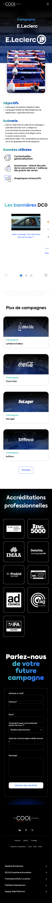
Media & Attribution (14, 866)
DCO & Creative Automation (18, 872)
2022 (30, 847)
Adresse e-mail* (16, 693)
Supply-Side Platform (15, 891)
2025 (40, 847)
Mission (17, 840)
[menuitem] (25, 86)
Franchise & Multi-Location (17, 879)
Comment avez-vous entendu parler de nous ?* (23, 724)
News (5, 79)
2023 (35, 847)
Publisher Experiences (15, 885)
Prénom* (13, 702)
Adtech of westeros (17, 847)
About (25, 840)
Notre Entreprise (11, 71)
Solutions (7, 56)
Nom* (11, 715)
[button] (21, 275)
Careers (34, 840)
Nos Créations (10, 64)
